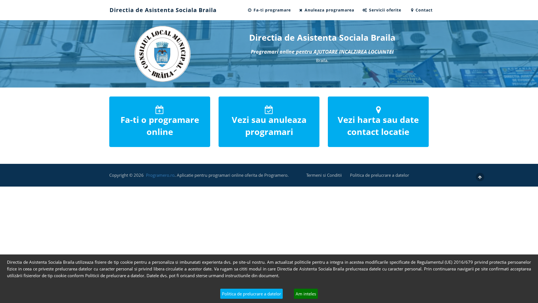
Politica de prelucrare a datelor (251, 294)
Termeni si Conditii (324, 175)
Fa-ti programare (271, 10)
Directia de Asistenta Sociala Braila (163, 10)
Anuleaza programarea (328, 10)
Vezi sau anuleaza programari (269, 125)
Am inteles (306, 294)
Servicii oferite (384, 10)
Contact (423, 10)
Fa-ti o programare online (159, 125)
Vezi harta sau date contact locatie (378, 125)
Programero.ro (160, 175)
